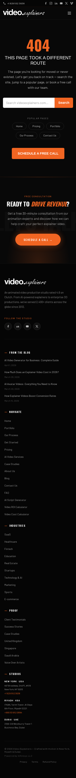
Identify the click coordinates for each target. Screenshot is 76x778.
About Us (9, 471)
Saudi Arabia (11, 655)
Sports (8, 592)
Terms (35, 761)
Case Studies (11, 464)
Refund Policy (49, 761)
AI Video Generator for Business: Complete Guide (31, 360)
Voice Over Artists (14, 662)
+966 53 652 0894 (13, 712)
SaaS (7, 534)
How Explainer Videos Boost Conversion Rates (30, 395)
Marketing (9, 584)
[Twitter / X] (66, 3)
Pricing (36, 126)
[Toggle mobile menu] (69, 13)
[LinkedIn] (56, 3)
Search (63, 103)
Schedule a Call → (38, 240)
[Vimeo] (71, 3)
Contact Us (49, 135)
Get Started (11, 442)
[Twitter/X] (37, 326)
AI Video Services (14, 456)
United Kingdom (13, 641)
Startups (9, 570)
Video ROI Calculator (15, 507)
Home (19, 126)
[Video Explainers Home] (24, 13)
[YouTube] (61, 3)
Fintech (8, 548)
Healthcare (10, 541)
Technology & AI (13, 577)
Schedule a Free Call (38, 153)
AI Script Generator (15, 499)
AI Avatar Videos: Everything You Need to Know (30, 383)
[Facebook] (45, 3)
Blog (6, 478)
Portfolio (55, 126)
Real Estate (11, 563)
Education (10, 556)
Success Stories (13, 626)
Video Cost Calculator (16, 514)
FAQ (6, 492)
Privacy (23, 761)
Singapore (10, 648)
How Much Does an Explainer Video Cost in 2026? (31, 372)
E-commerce (11, 599)
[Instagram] (50, 3)
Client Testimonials (15, 619)
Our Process (26, 135)
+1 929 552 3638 (12, 693)
